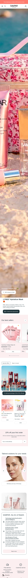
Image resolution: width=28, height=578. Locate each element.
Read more (14, 551)
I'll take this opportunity (10, 291)
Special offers (6, 363)
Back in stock (15, 363)
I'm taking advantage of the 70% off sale (14, 393)
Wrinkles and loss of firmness (14, 483)
